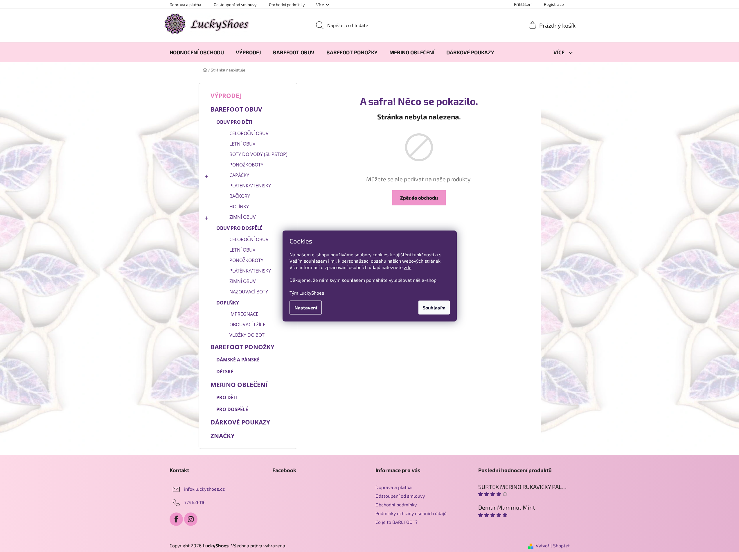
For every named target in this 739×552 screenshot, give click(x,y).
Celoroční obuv (249, 133)
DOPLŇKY (227, 303)
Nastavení (305, 307)
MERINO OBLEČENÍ (239, 385)
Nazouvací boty (248, 291)
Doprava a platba (185, 4)
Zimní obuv (242, 217)
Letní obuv (242, 144)
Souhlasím (434, 307)
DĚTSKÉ (224, 371)
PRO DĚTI (227, 397)
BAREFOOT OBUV (236, 109)
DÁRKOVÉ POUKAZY (240, 422)
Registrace (554, 4)
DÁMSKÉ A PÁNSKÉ (238, 359)
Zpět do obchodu (419, 197)
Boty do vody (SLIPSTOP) (258, 154)
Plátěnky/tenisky (250, 185)
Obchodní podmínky (287, 4)
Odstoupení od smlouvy (235, 4)
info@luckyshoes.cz (204, 489)
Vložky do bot (247, 335)
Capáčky (239, 175)
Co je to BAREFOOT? (396, 522)
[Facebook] (176, 519)
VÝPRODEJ (226, 96)
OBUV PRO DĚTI (234, 122)
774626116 (195, 502)
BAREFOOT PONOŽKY (242, 347)
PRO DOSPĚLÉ (232, 409)
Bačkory (239, 196)
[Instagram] (190, 519)
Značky (223, 436)
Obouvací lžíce (247, 324)
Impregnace (243, 314)
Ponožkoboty (246, 165)
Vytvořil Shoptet (553, 545)
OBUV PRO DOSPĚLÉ (239, 228)
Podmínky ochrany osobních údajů (411, 513)
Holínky (239, 206)
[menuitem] (197, 52)
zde (407, 267)
